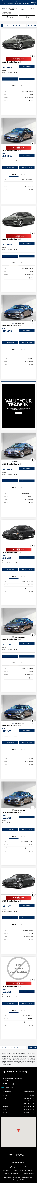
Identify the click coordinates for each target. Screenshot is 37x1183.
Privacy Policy (11, 1167)
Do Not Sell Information (10, 1173)
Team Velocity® (15, 1178)
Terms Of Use (25, 1167)
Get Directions (7, 1084)
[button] (32, 56)
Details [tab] (14, 86)
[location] (31, 2)
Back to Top (32, 1048)
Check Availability (27, 66)
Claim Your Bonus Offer (27, 79)
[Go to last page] (35, 26)
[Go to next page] (31, 26)
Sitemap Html (18, 1170)
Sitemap (6, 1170)
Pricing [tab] (23, 86)
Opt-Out (30, 1170)
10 (28, 26)
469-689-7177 (8, 1091)
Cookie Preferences (28, 1173)
